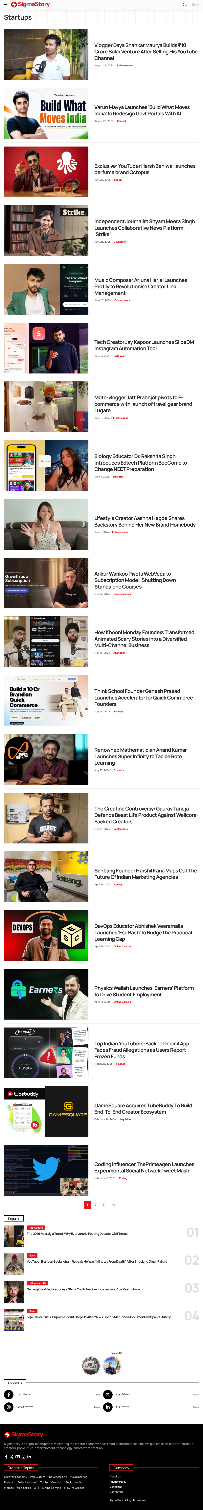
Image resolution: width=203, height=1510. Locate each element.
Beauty (118, 179)
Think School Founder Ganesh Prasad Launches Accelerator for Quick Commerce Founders (143, 697)
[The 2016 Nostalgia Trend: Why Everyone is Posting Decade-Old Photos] (14, 1236)
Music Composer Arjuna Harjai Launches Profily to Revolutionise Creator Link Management (140, 286)
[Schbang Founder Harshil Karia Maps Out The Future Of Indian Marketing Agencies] (46, 876)
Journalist (120, 241)
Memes (8, 1488)
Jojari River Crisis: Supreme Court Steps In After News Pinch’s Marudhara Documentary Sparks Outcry (98, 1317)
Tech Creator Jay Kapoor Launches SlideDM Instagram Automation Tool (144, 345)
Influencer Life (37, 1283)
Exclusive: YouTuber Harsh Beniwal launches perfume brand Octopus (144, 169)
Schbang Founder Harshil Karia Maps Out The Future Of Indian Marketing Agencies (145, 874)
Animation (119, 652)
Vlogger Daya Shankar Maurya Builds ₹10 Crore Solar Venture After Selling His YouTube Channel (146, 51)
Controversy (120, 828)
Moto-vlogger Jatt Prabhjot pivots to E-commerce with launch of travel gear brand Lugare (143, 404)
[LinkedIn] (151, 1407)
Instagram (120, 355)
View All (116, 1353)
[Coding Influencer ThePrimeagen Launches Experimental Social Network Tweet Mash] (46, 1170)
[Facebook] (52, 1394)
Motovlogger (120, 417)
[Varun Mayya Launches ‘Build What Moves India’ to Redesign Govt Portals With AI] (46, 113)
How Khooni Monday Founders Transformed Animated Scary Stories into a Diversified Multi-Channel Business (144, 639)
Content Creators (51, 1482)
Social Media (74, 1482)
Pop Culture (36, 1227)
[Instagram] (52, 1407)
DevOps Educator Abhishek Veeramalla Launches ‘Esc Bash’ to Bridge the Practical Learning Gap (143, 932)
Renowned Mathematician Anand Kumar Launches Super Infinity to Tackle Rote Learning (140, 756)
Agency (118, 884)
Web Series (23, 1488)
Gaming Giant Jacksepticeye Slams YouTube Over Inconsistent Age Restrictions (83, 1289)
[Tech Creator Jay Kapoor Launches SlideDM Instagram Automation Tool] (46, 348)
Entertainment (27, 1482)
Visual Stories (78, 1477)
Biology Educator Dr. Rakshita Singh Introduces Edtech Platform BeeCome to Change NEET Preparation (140, 463)
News (32, 1255)
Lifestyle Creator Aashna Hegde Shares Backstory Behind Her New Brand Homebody (145, 521)
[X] (151, 1394)
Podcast (9, 1482)
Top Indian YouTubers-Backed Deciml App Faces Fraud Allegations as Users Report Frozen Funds (141, 1050)
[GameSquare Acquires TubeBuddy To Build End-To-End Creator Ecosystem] (46, 1111)
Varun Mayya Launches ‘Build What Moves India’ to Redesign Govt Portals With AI (142, 110)
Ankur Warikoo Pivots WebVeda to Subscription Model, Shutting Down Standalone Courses (135, 580)
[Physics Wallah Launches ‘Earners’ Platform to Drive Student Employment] (46, 994)
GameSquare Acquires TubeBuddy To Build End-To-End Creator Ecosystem (143, 1108)
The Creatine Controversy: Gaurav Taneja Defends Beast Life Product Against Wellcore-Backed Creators (146, 815)
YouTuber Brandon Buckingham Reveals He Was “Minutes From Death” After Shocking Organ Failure (97, 1261)
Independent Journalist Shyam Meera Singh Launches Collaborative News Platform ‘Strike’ (144, 228)
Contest (121, 121)
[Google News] (17, 1457)
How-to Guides (74, 1488)
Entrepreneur (125, 65)
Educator (118, 476)
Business (118, 711)
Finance (120, 1063)
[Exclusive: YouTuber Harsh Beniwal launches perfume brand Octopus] (46, 172)
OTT (36, 1488)
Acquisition (125, 1119)
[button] (7, 5)
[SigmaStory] (30, 5)
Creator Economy (15, 1477)
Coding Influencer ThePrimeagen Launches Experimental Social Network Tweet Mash (144, 1167)
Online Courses (122, 593)
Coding (123, 1178)
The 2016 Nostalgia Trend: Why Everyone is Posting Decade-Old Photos (77, 1233)
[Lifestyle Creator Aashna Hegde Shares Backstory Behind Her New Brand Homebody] (46, 524)
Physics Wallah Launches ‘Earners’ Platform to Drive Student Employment (144, 991)
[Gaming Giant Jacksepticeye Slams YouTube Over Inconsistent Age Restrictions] (14, 1292)
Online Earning (122, 1001)
